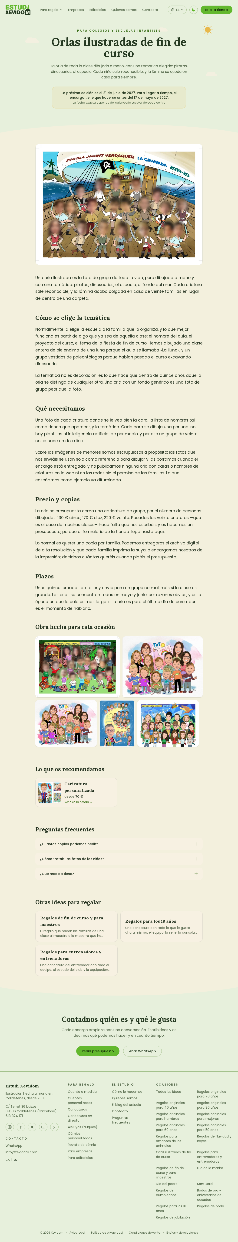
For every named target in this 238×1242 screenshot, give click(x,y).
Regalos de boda (210, 1206)
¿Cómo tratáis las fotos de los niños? (72, 859)
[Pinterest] (54, 1127)
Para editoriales (80, 1157)
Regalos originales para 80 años (211, 1105)
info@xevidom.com (21, 1152)
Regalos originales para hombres (170, 1116)
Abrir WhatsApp (142, 1051)
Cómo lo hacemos (127, 1091)
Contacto (150, 9)
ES (15, 1160)
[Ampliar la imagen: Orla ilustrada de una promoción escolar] (168, 723)
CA (8, 1160)
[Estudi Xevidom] (18, 10)
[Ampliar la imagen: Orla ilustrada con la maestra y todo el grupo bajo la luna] (117, 723)
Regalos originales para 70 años (211, 1094)
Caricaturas (77, 1109)
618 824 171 (14, 1116)
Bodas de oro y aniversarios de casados (209, 1195)
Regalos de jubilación (173, 1217)
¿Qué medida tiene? (57, 873)
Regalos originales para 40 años (170, 1105)
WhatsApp (14, 1145)
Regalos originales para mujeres (211, 1116)
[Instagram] (10, 1127)
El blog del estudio (126, 1104)
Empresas (76, 9)
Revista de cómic (82, 1144)
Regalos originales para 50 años (211, 1127)
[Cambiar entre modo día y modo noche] (193, 10)
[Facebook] (21, 1127)
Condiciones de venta (144, 1233)
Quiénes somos (124, 9)
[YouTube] (43, 1127)
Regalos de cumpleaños (166, 1192)
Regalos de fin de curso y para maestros (170, 1173)
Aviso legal (77, 1233)
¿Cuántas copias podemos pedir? (69, 844)
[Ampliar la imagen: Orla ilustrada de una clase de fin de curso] (162, 666)
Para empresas (80, 1151)
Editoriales (97, 9)
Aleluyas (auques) (82, 1127)
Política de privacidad (107, 1233)
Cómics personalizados (80, 1136)
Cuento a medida (82, 1091)
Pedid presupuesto (98, 1051)
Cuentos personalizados (80, 1100)
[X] (32, 1127)
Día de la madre (210, 1168)
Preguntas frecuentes (121, 1120)
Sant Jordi (205, 1183)
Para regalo (49, 9)
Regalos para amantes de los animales (168, 1141)
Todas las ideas (168, 1091)
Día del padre (167, 1183)
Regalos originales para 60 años (170, 1127)
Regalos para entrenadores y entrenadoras (209, 1157)
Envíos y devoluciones (182, 1233)
